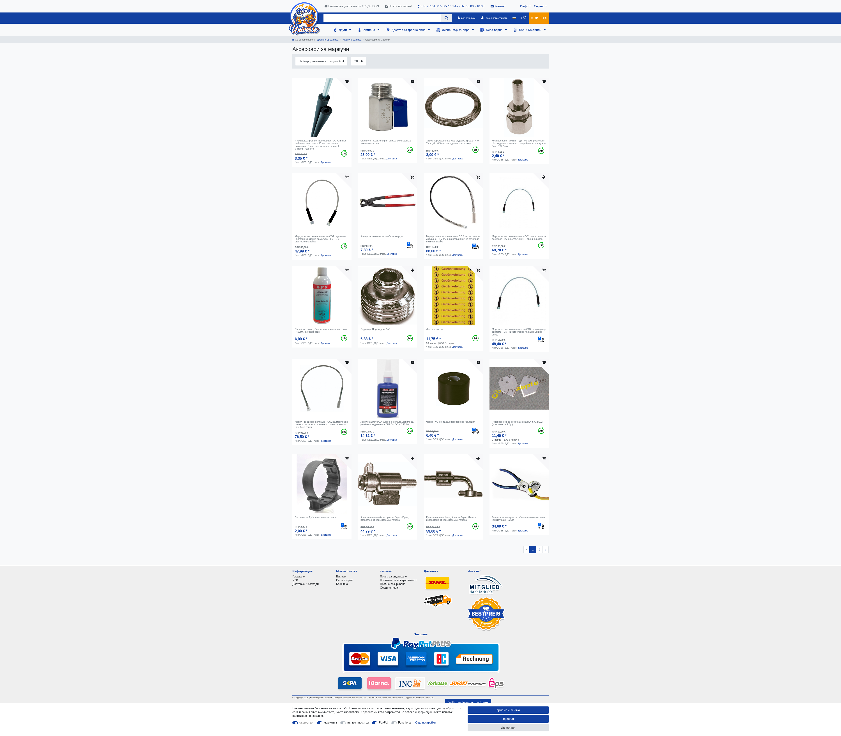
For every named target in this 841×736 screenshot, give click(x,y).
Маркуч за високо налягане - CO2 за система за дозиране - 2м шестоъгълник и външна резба (519, 237)
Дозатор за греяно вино (409, 30)
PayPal (383, 722)
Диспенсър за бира (456, 30)
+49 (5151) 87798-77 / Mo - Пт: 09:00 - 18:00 (452, 6)
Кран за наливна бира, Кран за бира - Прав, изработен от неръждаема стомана (384, 518)
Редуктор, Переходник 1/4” (375, 329)
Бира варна (495, 30)
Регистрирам (344, 580)
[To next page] (545, 550)
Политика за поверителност (398, 580)
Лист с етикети (434, 329)
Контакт (499, 6)
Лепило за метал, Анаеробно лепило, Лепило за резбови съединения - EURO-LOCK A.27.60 (386, 423)
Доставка (326, 162)
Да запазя (508, 727)
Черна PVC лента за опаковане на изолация (450, 421)
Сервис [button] (539, 6)
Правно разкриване (392, 584)
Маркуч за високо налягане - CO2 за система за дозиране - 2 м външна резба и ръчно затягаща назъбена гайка (453, 239)
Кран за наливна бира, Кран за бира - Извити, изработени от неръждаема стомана (451, 518)
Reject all (508, 718)
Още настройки (425, 722)
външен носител (358, 722)
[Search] (446, 18)
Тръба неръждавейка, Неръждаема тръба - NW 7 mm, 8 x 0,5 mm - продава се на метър (452, 142)
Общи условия (389, 587)
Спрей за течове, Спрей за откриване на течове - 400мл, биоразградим (321, 330)
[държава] (514, 17)
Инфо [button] (524, 6)
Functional (404, 722)
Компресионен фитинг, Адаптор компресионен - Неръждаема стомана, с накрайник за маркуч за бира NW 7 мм (519, 143)
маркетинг (330, 722)
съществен (306, 722)
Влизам (341, 576)
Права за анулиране (393, 576)
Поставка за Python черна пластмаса (315, 517)
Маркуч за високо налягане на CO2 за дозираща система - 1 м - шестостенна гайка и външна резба (519, 332)
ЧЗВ (295, 580)
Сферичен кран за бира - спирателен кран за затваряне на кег (385, 142)
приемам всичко (508, 710)
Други (343, 30)
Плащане (298, 576)
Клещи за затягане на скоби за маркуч (381, 236)
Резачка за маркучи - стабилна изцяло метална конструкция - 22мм (518, 518)
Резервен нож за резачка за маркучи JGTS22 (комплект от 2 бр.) (517, 423)
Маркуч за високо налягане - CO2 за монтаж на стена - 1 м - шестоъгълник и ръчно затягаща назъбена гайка (321, 424)
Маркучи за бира (351, 39)
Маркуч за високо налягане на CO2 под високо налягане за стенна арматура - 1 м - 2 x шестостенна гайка (321, 239)
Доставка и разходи (305, 584)
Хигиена (369, 30)
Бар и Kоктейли (530, 30)
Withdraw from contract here (468, 702)
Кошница (342, 584)
